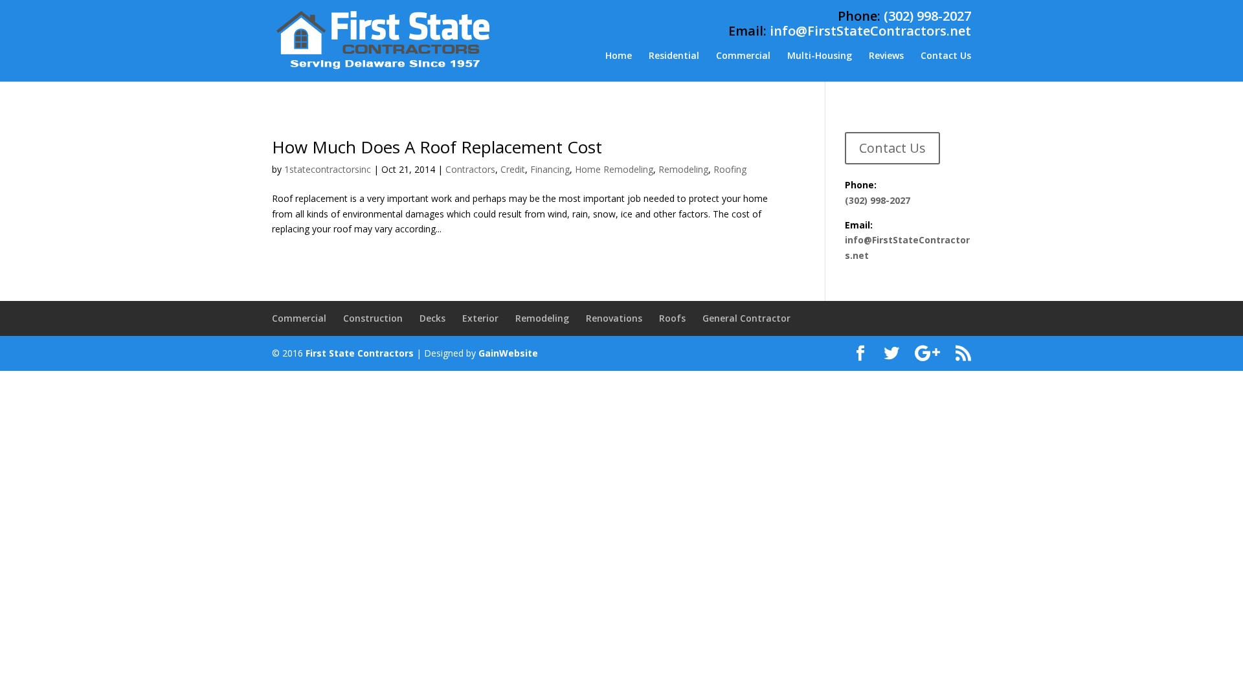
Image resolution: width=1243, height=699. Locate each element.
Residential (674, 56)
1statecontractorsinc (327, 169)
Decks (432, 318)
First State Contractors (360, 353)
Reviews (886, 56)
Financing (550, 169)
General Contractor (746, 318)
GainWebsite (508, 353)
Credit (512, 169)
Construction (373, 318)
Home (618, 56)
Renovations (614, 318)
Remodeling (683, 169)
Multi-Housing (819, 56)
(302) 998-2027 (927, 16)
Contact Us (946, 56)
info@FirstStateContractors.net (870, 30)
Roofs (672, 318)
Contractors (470, 169)
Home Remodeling (614, 169)
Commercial (743, 56)
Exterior (480, 318)
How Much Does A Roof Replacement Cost (437, 147)
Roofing (729, 169)
